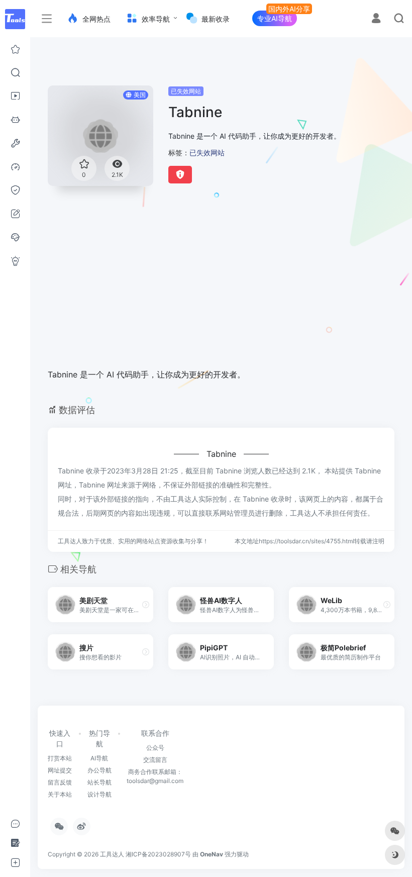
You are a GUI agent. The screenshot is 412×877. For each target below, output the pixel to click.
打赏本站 (60, 758)
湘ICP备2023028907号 (158, 854)
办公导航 (99, 770)
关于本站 (60, 794)
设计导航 (99, 794)
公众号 (155, 747)
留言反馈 (60, 782)
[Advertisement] (210, 283)
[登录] (376, 19)
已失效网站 (186, 91)
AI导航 (99, 758)
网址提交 (60, 770)
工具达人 (112, 854)
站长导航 (99, 782)
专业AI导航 (274, 18)
